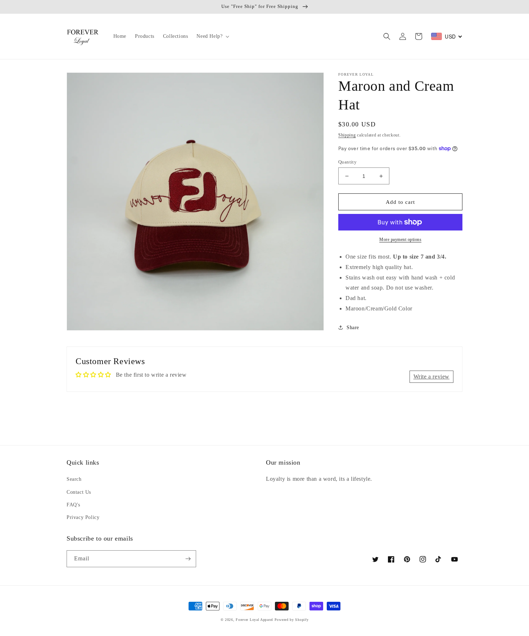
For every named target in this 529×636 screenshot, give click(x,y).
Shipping (347, 135)
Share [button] (353, 327)
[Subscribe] (188, 558)
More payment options (400, 239)
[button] (212, 36)
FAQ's (73, 504)
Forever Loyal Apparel (254, 620)
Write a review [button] (431, 376)
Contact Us (79, 492)
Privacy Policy (83, 517)
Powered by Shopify (292, 620)
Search (74, 479)
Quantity (347, 162)
